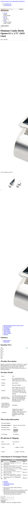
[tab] (14, 338)
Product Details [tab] (6, 340)
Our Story (5, 481)
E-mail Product (6, 329)
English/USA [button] (21, 1)
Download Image (7, 326)
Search (21, 9)
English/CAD (8, 4)
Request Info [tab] (6, 341)
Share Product (6, 330)
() (4, 20)
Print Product (6, 328)
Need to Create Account (17, 325)
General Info (6, 485)
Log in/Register (13, 1)
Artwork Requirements (8, 483)
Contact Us (7, 1)
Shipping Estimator (13, 325)
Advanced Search (5, 10)
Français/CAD (8, 5)
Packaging (5, 334)
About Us (3, 1)
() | (4, 13)
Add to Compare (7, 333)
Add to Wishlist (6, 331)
